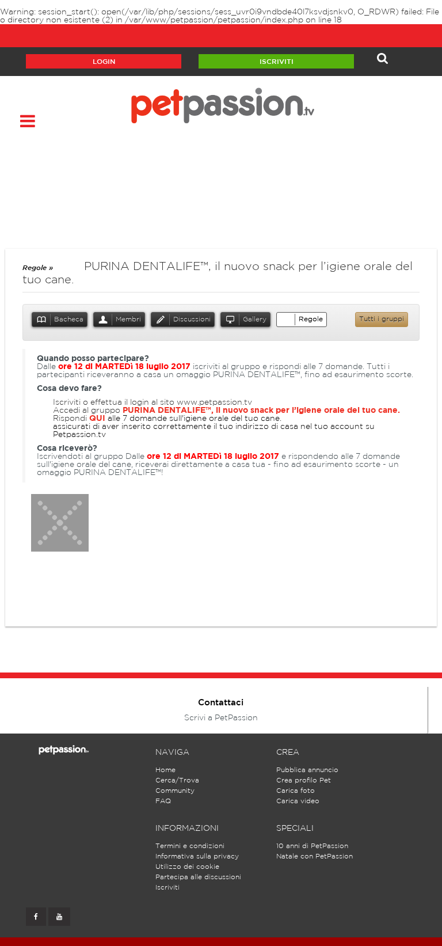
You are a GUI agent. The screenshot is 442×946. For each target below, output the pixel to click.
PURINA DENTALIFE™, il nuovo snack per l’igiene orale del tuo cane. (261, 410)
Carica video (297, 801)
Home (165, 770)
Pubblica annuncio (307, 770)
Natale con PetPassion (314, 856)
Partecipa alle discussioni (198, 877)
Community (175, 791)
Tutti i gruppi (381, 319)
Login (104, 62)
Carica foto (295, 791)
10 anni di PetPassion (312, 846)
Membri (128, 319)
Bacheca (68, 319)
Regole (311, 319)
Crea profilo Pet (303, 780)
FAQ (163, 801)
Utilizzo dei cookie (187, 867)
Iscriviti (277, 62)
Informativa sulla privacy (197, 856)
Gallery (254, 319)
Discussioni (192, 319)
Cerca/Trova (177, 780)
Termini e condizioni (189, 846)
